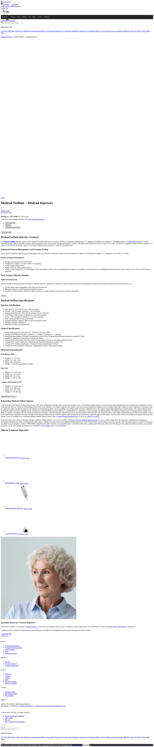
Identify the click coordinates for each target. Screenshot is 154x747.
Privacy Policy (77, 745)
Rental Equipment (11, 653)
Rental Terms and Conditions (14, 716)
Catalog (7, 678)
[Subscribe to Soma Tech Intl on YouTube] (14, 709)
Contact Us (4, 636)
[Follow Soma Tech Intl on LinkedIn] (11, 709)
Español (15, 4)
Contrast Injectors (6, 37)
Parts (18, 17)
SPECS (4, 296)
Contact (40, 17)
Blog (34, 17)
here (64, 426)
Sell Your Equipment (12, 665)
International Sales (11, 694)
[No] (90, 745)
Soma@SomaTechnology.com (68, 416)
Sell (29, 17)
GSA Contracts (10, 649)
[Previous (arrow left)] (2, 743)
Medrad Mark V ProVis (98, 31)
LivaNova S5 (19, 31)
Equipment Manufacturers (13, 648)
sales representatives (119, 627)
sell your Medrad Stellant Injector (87, 420)
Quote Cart (4, 8)
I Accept (85, 745)
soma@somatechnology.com (55, 706)
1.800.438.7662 (15, 6)
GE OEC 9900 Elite (7, 31)
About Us (47, 17)
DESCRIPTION (6, 232)
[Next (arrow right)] (4, 743)
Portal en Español (11, 683)
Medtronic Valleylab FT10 (80, 31)
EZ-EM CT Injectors (12, 534)
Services (8, 662)
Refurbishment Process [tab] (13, 227)
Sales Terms (9, 718)
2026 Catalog (5, 6)
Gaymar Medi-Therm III (53, 31)
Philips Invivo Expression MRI (116, 31)
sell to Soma (45, 426)
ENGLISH (6, 2)
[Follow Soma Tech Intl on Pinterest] (17, 709)
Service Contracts (11, 664)
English (6, 4)
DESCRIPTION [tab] (10, 223)
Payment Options (10, 681)
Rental (24, 17)
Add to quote (5, 211)
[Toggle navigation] (2, 35)
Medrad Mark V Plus (12, 483)
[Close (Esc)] (2, 741)
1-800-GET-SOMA (92, 416)
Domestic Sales (10, 692)
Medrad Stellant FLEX (12, 458)
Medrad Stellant (9, 241)
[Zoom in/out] (8, 741)
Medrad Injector (134, 241)
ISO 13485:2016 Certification (15, 722)
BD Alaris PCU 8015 (134, 31)
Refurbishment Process (9, 396)
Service (13, 17)
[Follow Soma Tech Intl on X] (5, 709)
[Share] (4, 741)
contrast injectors (31, 627)
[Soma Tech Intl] (5, 14)
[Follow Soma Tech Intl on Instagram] (8, 709)
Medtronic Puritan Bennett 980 (34, 31)
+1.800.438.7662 (25, 706)
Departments (9, 696)
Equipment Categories (12, 646)
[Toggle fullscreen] (6, 741)
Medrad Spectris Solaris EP (14, 508)
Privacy (7, 720)
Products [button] (4, 17)
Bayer (3, 198)
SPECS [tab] (8, 225)
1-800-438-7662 (6, 634)
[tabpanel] (77, 261)
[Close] (3, 726)
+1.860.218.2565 (40, 706)
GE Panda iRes (66, 31)
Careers (7, 676)
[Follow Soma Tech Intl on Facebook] (2, 709)
